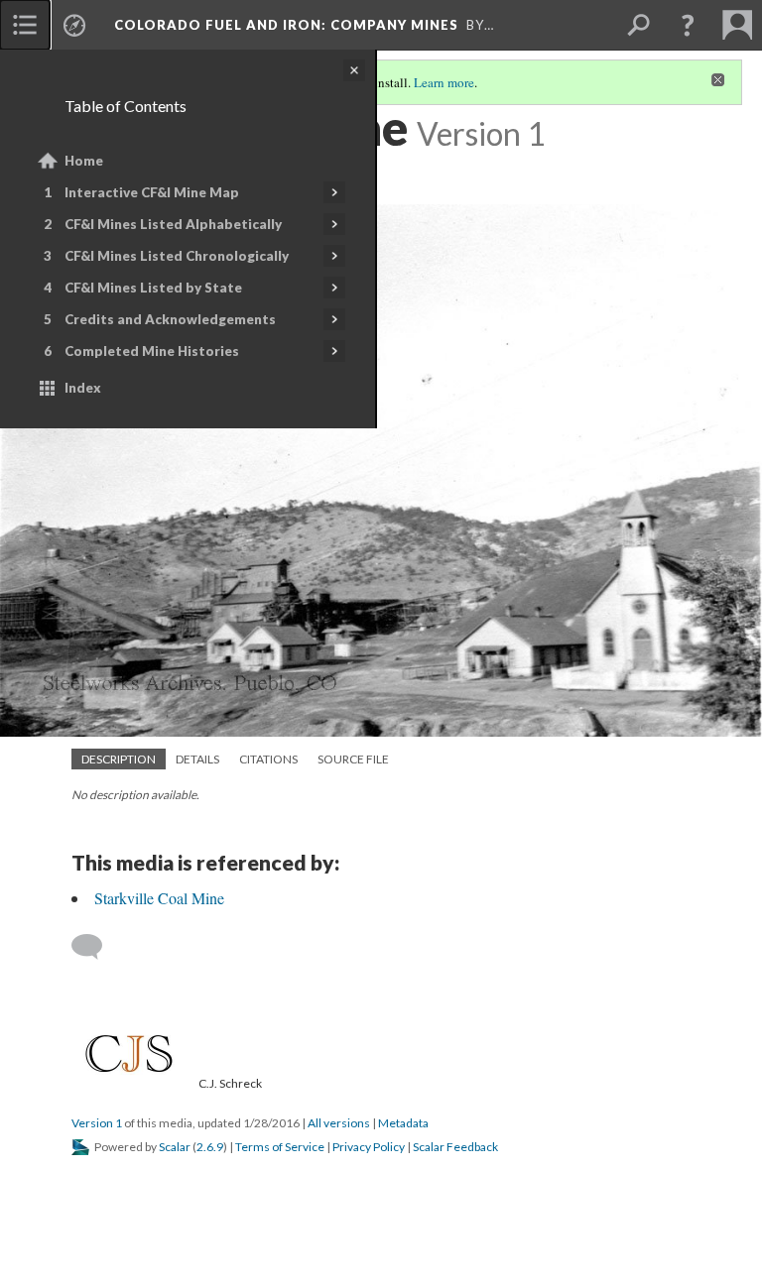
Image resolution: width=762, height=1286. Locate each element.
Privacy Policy (368, 1146)
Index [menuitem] (82, 388)
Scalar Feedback (455, 1146)
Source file (353, 759)
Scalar (174, 1146)
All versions (339, 1122)
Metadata (403, 1122)
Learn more (444, 82)
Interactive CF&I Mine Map (151, 192)
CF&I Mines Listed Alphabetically (173, 224)
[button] (687, 25)
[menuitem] (25, 25)
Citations (268, 759)
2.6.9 (209, 1146)
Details (197, 759)
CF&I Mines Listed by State (153, 287)
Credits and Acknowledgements (170, 319)
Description (118, 759)
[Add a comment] (95, 947)
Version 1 (96, 1122)
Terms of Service (279, 1146)
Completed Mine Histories (151, 351)
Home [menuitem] (83, 161)
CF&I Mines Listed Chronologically (176, 256)
